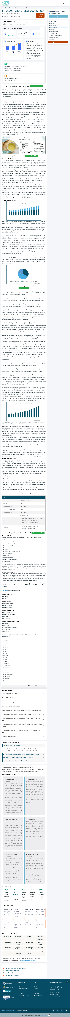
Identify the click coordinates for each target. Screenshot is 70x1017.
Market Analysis (53, 27)
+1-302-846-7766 (56, 992)
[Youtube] (66, 1010)
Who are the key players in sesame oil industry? (15, 761)
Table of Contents (53, 33)
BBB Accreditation (15, 894)
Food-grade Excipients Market (12, 970)
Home (2, 7)
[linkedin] (53, 1010)
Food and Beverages (9, 7)
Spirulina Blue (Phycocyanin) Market (14, 973)
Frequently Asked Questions (55, 35)
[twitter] (57, 1010)
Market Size (51, 23)
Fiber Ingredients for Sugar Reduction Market (16, 968)
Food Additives (18, 7)
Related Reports (52, 39)
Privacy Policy (44, 1015)
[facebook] (62, 1010)
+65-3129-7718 (56, 994)
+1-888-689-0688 (58, 991)
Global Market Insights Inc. (8, 1010)
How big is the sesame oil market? (11, 745)
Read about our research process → (28, 960)
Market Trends (52, 25)
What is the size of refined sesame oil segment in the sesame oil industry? (21, 754)
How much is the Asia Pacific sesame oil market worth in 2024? (18, 757)
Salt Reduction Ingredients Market (13, 975)
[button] (44, 691)
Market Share (52, 29)
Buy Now (59, 16)
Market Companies (53, 31)
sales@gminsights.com (58, 996)
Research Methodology (54, 37)
